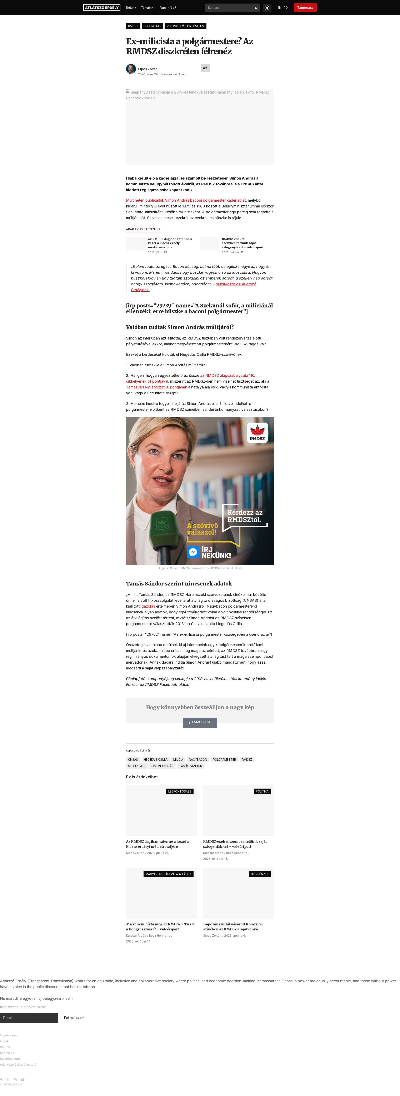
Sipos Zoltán (148, 69)
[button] (200, 723)
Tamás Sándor (190, 766)
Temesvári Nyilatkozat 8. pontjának (156, 387)
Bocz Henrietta (237, 853)
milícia (178, 759)
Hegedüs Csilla (156, 759)
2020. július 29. (148, 74)
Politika (262, 791)
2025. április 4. (235, 935)
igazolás (148, 606)
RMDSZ (133, 26)
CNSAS (133, 759)
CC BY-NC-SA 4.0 (11, 1084)
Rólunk (131, 7)
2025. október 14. (138, 941)
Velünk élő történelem (185, 26)
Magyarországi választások (168, 874)
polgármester (224, 759)
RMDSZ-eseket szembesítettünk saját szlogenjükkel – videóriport (243, 243)
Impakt (5, 1041)
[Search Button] (256, 8)
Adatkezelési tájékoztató (18, 1064)
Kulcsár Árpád (213, 853)
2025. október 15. (233, 252)
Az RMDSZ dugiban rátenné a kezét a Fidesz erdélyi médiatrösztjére (170, 243)
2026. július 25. (158, 252)
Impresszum (9, 1035)
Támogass (305, 7)
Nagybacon (198, 759)
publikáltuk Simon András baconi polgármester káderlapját (195, 200)
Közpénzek (260, 874)
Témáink (147, 7)
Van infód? (168, 7)
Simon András (162, 766)
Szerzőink (7, 1053)
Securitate (152, 26)
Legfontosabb (179, 791)
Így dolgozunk (10, 1058)
